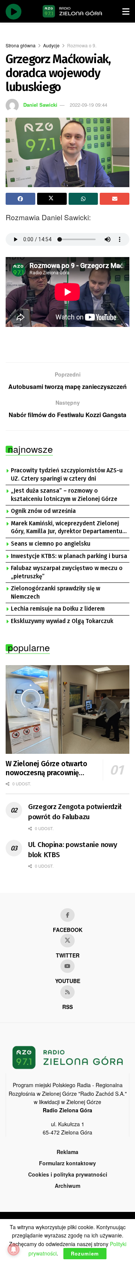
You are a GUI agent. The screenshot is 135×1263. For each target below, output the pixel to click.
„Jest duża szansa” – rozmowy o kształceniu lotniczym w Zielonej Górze (64, 494)
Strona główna (21, 45)
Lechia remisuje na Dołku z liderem (58, 608)
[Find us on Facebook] (67, 915)
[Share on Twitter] (52, 199)
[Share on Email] (114, 199)
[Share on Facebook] (20, 199)
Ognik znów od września (43, 511)
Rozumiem (85, 1253)
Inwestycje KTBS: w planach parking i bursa (69, 556)
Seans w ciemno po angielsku (50, 543)
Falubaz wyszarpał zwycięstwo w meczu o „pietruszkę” (67, 572)
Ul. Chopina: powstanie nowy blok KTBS (72, 849)
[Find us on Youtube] (67, 966)
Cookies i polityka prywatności (67, 1174)
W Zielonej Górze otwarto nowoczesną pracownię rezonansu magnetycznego (48, 768)
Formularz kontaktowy (67, 1163)
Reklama (67, 1152)
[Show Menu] (125, 11)
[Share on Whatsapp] (83, 199)
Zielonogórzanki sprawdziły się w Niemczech (55, 592)
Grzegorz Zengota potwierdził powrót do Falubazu (75, 811)
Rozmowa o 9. (81, 45)
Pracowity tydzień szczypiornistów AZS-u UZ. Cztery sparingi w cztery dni (67, 474)
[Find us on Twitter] (67, 940)
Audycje (51, 45)
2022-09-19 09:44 (88, 104)
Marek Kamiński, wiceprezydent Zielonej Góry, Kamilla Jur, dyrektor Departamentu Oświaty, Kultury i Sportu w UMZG (66, 528)
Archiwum (67, 1185)
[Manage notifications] (14, 1249)
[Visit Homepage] (72, 11)
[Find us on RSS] (67, 992)
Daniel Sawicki (40, 104)
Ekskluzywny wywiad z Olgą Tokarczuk (62, 621)
